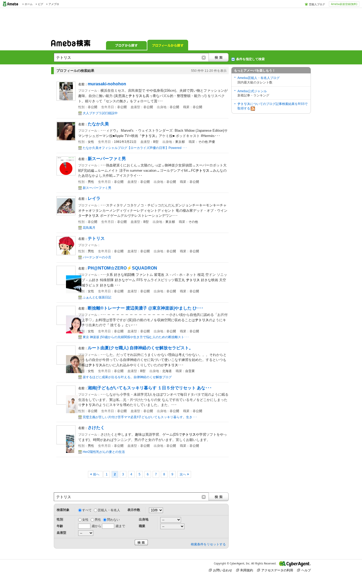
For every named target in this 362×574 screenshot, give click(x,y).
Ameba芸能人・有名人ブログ (258, 78)
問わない (113, 520)
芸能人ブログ (317, 4)
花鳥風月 (89, 227)
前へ (96, 474)
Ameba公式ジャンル (252, 91)
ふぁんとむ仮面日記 (97, 297)
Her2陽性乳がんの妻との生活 (104, 452)
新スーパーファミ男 (97, 188)
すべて (87, 510)
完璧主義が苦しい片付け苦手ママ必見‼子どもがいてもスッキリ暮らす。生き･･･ (140, 417)
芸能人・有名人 (109, 510)
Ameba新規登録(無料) (344, 4)
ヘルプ (306, 570)
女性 (85, 520)
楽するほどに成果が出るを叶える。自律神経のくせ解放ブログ (127, 377)
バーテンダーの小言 (97, 257)
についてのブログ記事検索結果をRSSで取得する (272, 106)
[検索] (219, 57)
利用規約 (246, 570)
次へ (183, 474)
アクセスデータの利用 (277, 570)
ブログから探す (126, 45)
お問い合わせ (222, 570)
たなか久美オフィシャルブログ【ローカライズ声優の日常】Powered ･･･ (135, 148)
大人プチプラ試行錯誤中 (100, 113)
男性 (98, 520)
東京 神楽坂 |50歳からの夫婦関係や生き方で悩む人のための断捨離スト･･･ (136, 337)
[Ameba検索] (70, 45)
